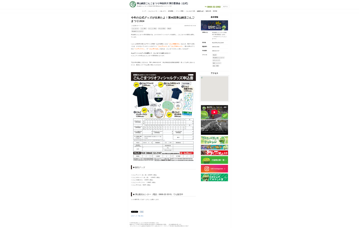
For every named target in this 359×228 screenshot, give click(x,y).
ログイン (225, 6)
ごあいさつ (162, 11)
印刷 (141, 212)
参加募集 (170, 11)
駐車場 (215, 11)
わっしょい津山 (152, 28)
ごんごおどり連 (190, 11)
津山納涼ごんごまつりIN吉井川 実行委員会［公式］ (163, 3)
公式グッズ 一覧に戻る (137, 216)
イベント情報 (179, 11)
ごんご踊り (143, 28)
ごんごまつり (135, 28)
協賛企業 (208, 11)
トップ (144, 11)
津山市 (169, 28)
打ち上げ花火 (162, 28)
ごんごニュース (152, 11)
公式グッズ (200, 11)
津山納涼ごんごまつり (137, 31)
